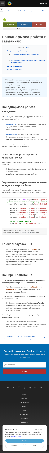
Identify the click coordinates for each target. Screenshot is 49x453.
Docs (24, 410)
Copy (42, 200)
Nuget (11, 24)
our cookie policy (16, 436)
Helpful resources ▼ (24, 29)
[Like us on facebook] (8, 388)
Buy (40, 24)
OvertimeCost (11, 124)
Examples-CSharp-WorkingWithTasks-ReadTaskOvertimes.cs (18, 231)
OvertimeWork (11, 134)
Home (4, 11)
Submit (24, 371)
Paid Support (24, 422)
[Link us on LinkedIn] (19, 388)
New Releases (24, 402)
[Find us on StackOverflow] (24, 388)
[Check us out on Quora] (30, 388)
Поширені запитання (14, 69)
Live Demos (24, 414)
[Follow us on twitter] (13, 388)
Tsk (7, 117)
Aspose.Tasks (13, 11)
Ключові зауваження (14, 66)
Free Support (24, 418)
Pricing (25, 24)
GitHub (36, 232)
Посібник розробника (32, 11)
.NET (21, 11)
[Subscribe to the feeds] (41, 388)
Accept (24, 440)
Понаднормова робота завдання (18, 51)
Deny (34, 445)
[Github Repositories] (35, 388)
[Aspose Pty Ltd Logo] (9, 3)
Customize (14, 445)
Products (24, 399)
